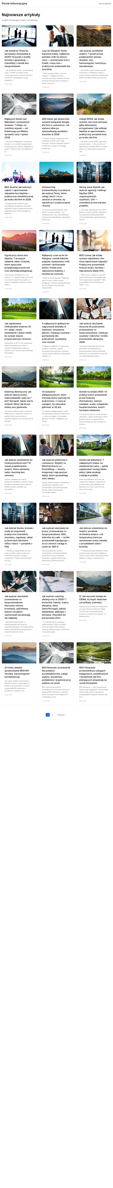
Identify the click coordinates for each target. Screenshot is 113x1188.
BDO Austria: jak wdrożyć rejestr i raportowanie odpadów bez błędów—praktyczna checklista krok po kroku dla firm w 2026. (19, 193)
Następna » (61, 715)
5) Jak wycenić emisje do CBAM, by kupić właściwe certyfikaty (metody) (93, 599)
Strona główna (105, 3)
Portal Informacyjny (14, 3)
